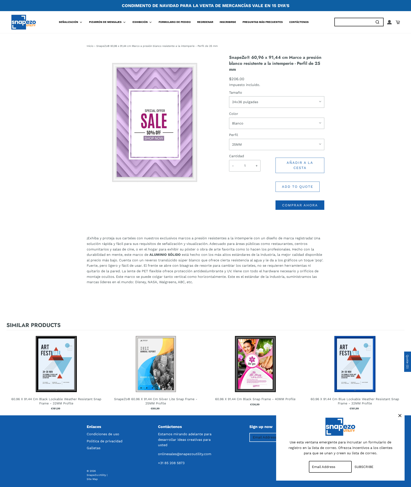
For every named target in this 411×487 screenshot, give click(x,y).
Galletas (93, 448)
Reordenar (205, 22)
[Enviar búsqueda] (377, 22)
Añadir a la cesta (300, 165)
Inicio (90, 45)
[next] (400, 372)
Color (233, 114)
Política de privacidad (104, 441)
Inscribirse (228, 22)
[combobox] (353, 22)
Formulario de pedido (175, 22)
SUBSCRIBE (363, 467)
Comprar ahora (300, 205)
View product (56, 368)
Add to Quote (297, 187)
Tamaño (235, 92)
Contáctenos (299, 22)
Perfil (233, 135)
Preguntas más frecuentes (263, 22)
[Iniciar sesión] (389, 22)
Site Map (92, 479)
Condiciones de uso (103, 434)
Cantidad (236, 156)
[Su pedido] (397, 22)
